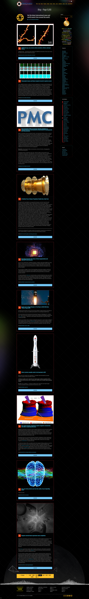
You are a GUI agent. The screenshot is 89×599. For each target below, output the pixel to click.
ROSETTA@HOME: (29, 591)
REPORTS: (39, 590)
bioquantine (68, 29)
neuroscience (33, 55)
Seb (64, 134)
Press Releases (70, 3)
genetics (31, 55)
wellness (69, 44)
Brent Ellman (66, 133)
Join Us (57, 3)
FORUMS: (51, 591)
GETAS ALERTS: (63, 587)
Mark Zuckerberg (65, 58)
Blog (39, 3)
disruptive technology (65, 87)
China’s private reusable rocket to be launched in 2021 (33, 372)
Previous (22, 575)
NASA (69, 39)
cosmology (26, 452)
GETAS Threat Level (19, 589)
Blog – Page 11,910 (44, 10)
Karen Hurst (65, 113)
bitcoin (68, 32)
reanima (65, 40)
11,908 (33, 575)
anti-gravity (64, 61)
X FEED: (27, 588)
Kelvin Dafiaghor (66, 112)
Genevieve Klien (23, 55)
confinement (31, 559)
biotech (68, 31)
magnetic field (26, 447)
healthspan (68, 35)
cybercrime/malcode (65, 84)
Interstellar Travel (70, 37)
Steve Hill (65, 132)
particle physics (29, 97)
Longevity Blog (64, 150)
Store (66, 3)
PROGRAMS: (63, 590)
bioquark (65, 31)
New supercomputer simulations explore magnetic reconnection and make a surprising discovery (35, 426)
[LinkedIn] (68, 596)
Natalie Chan (66, 129)
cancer (65, 33)
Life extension (68, 38)
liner (19, 560)
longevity (66, 39)
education (63, 91)
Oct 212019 (19, 48)
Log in (30, 19)
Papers (51, 3)
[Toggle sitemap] (69, 1)
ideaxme (62, 37)
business (63, 76)
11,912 (46, 575)
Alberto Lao (65, 125)
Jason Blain (65, 137)
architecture (64, 62)
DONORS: (51, 588)
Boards (42, 3)
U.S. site (20, 316)
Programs (44, 3)
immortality (66, 37)
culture (69, 33)
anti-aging (70, 28)
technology (69, 43)
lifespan (63, 39)
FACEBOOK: (28, 587)
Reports (48, 3)
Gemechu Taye (66, 111)
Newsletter (60, 3)
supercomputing (34, 452)
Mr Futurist (64, 151)
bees (63, 67)
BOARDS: (63, 588)
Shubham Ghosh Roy (67, 105)
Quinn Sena (22, 97)
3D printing (64, 51)
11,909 (36, 575)
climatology (64, 78)
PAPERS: (39, 591)
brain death (63, 33)
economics (64, 90)
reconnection (24, 440)
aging (63, 28)
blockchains (64, 75)
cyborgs (63, 85)
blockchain (70, 32)
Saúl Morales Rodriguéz (66, 103)
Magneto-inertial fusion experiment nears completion (33, 536)
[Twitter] (66, 596)
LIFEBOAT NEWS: (40, 587)
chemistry (63, 77)
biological (25, 166)
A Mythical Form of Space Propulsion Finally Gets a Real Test (35, 199)
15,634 (32, 577)
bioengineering (64, 69)
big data (63, 68)
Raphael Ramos (66, 128)
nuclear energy (30, 234)
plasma (32, 550)
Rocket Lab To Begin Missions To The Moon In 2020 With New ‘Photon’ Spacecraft (35, 307)
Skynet (63, 57)
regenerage (69, 40)
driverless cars (64, 88)
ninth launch (32, 321)
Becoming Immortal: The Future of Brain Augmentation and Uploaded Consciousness (34, 259)
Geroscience (64, 149)
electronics (64, 92)
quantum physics (35, 234)
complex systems (65, 79)
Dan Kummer (66, 117)
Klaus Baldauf (22, 282)
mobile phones (30, 452)
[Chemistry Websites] (66, 22)
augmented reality (65, 65)
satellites (28, 325)
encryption (64, 94)
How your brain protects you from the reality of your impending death (35, 489)
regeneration (64, 41)
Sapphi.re (31, 595)
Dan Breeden (66, 107)
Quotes (64, 3)
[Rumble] (71, 596)
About (37, 3)
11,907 (30, 575)
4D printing (64, 52)
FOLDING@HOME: (52, 590)
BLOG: (39, 588)
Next (36, 577)
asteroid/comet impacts (66, 63)
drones (63, 89)
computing (26, 282)
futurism (71, 34)
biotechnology (64, 32)
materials (25, 97)
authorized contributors (35, 19)
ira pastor (64, 38)
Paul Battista (66, 110)
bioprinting (64, 72)
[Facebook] (64, 596)
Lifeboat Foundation (22, 595)
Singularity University (65, 56)
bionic (63, 71)
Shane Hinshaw (66, 127)
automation (64, 66)
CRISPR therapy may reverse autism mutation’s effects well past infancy (36, 48)
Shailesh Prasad (66, 108)
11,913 (50, 575)
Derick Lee (65, 124)
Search (71, 16)
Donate (54, 3)
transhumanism (65, 44)
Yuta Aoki (65, 123)
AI (64, 28)
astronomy (64, 64)
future (69, 34)
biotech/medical (27, 55)
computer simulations (25, 445)
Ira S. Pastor (66, 139)
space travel (26, 387)
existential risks (63, 34)
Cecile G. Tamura (66, 122)
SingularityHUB (64, 155)
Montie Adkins (66, 138)
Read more (35, 58)
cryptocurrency (67, 33)
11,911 (44, 575)
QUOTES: (63, 591)
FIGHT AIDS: (28, 590)
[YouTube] (69, 596)
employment (64, 93)
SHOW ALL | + (63, 142)
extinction (67, 34)
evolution (26, 325)
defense (63, 86)
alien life (25, 234)
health (64, 35)
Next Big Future (64, 152)
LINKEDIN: (51, 587)
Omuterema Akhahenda (65, 119)
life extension (29, 282)
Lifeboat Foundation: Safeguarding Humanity (24, 3)
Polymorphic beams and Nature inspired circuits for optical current (36, 81)
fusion (21, 548)
